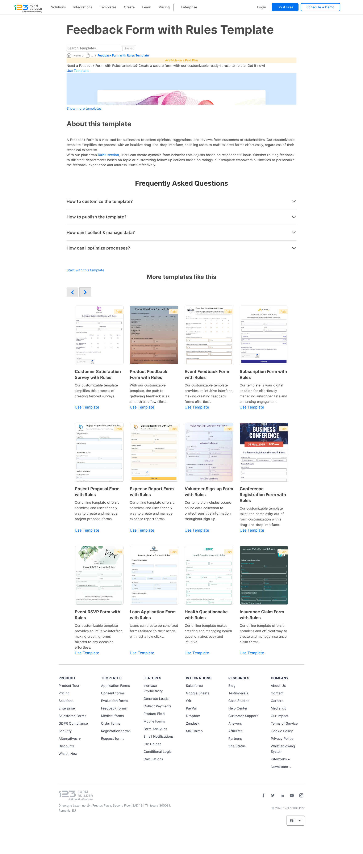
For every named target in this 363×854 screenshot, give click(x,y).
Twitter (273, 795)
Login (261, 7)
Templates (108, 7)
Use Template (77, 70)
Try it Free (285, 7)
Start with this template (85, 270)
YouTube (292, 795)
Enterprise (189, 7)
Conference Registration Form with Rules (263, 494)
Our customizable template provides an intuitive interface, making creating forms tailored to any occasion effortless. (99, 636)
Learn (146, 7)
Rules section (108, 155)
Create (129, 7)
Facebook (263, 795)
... (92, 55)
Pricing (164, 7)
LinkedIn (282, 795)
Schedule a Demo (320, 7)
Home (77, 55)
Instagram (301, 795)
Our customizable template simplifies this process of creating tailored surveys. (96, 390)
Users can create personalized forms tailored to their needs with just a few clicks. (154, 631)
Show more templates (84, 108)
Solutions (58, 7)
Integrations (82, 7)
